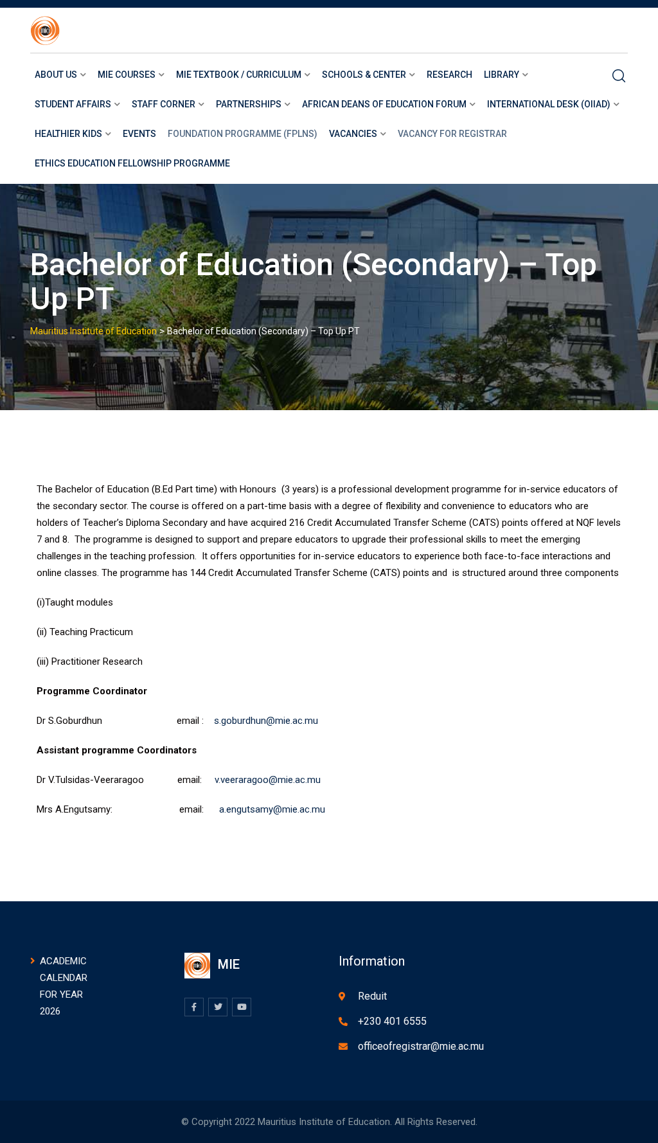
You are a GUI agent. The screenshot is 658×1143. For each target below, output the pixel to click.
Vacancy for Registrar (452, 134)
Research (449, 74)
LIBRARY (501, 74)
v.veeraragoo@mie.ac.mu (268, 780)
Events (139, 134)
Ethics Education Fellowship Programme (132, 163)
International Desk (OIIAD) (548, 104)
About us (56, 74)
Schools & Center (364, 74)
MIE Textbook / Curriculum (238, 74)
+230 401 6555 (392, 1021)
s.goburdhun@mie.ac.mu (266, 720)
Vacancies (353, 134)
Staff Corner (163, 104)
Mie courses (127, 74)
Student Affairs (73, 104)
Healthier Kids (68, 134)
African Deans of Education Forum (384, 104)
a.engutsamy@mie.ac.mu (272, 809)
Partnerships (248, 104)
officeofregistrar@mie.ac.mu (421, 1046)
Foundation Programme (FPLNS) (242, 134)
